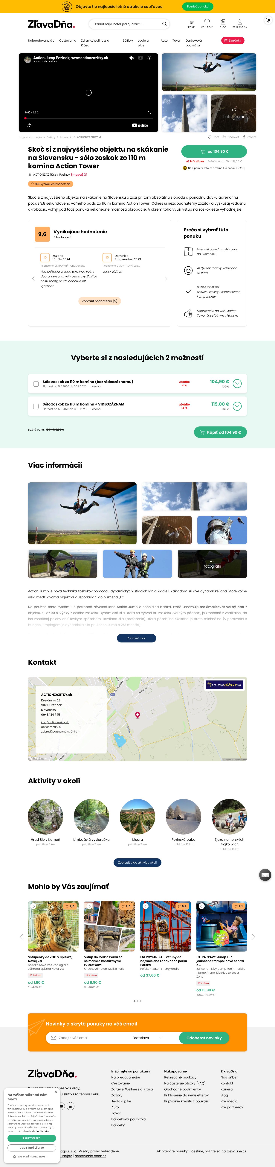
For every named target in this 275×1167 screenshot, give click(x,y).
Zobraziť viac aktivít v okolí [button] (137, 862)
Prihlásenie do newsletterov (186, 1095)
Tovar (176, 40)
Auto (164, 40)
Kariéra (227, 1089)
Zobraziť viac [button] (136, 638)
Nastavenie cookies (90, 1156)
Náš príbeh (230, 1077)
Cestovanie (67, 40)
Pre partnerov (232, 1107)
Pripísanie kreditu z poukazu (186, 1101)
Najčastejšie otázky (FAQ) (185, 1083)
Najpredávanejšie (41, 40)
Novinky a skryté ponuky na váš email (91, 1024)
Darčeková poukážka (194, 43)
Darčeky (235, 40)
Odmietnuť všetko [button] (32, 1147)
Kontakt (227, 1083)
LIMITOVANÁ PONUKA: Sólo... (70, 265)
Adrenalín (66, 137)
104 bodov (229, 168)
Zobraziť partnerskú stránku (59, 731)
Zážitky (128, 40)
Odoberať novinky (204, 1038)
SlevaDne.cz (236, 1151)
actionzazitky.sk (51, 727)
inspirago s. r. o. (64, 1151)
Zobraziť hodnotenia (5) (99, 301)
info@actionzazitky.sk (55, 722)
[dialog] (32, 1125)
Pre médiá (229, 1101)
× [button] (55, 1092)
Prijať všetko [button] (32, 1138)
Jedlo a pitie (143, 43)
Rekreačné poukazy (180, 1077)
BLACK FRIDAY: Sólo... (128, 265)
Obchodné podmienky (182, 1089)
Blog (224, 1095)
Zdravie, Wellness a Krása (95, 43)
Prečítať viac (42, 1131)
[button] (33, 270)
